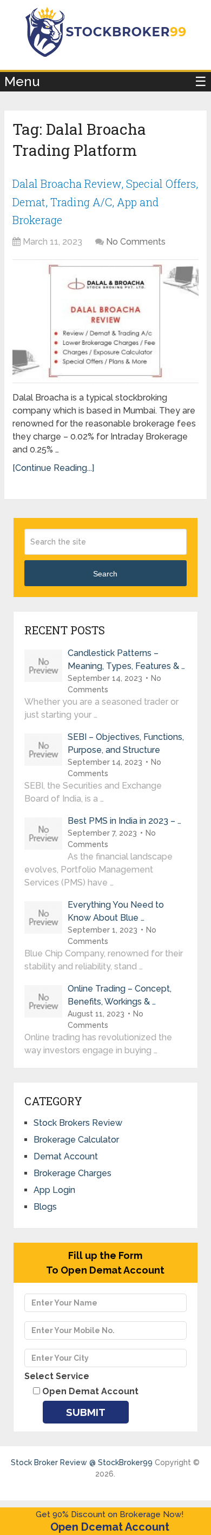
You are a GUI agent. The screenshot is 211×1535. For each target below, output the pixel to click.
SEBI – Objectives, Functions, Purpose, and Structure (126, 743)
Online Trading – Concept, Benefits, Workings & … (120, 995)
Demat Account (66, 1156)
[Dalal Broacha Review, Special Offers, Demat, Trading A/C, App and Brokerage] (105, 321)
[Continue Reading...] (53, 468)
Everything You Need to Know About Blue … (116, 911)
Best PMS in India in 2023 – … (124, 821)
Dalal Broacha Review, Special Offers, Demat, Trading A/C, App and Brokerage (105, 201)
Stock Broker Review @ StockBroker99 (82, 1462)
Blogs (45, 1207)
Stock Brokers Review (78, 1123)
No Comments (136, 242)
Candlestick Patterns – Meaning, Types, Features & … (126, 659)
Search (105, 573)
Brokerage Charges (72, 1173)
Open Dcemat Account (109, 1526)
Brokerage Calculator (76, 1139)
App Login (54, 1190)
